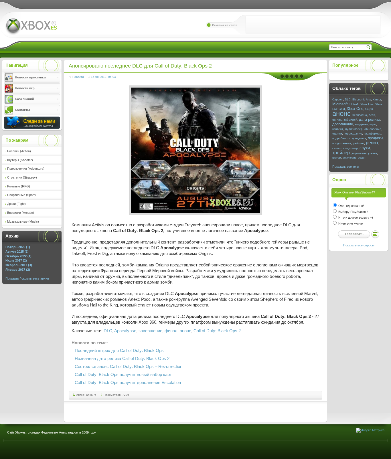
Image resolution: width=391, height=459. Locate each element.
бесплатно (359, 114)
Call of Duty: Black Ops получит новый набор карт (123, 374)
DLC (108, 331)
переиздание (353, 133)
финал (171, 331)
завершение (150, 331)
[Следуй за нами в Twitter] (32, 127)
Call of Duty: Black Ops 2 (217, 331)
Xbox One (355, 108)
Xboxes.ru (31, 26)
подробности (341, 138)
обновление (372, 128)
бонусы (337, 119)
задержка (361, 124)
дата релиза (369, 119)
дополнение (342, 124)
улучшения (358, 153)
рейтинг (358, 143)
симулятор (350, 148)
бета (372, 114)
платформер (372, 133)
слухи (365, 148)
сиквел (336, 148)
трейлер (341, 152)
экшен (362, 157)
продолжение (341, 143)
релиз (372, 142)
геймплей (350, 119)
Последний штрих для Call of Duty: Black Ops (119, 350)
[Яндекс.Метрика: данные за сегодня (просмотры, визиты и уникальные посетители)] (370, 430)
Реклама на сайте (224, 25)
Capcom (337, 99)
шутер (336, 157)
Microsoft (340, 104)
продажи (375, 138)
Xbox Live (367, 104)
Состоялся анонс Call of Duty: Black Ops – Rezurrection (128, 366)
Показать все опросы (358, 245)
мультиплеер (354, 128)
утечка (372, 153)
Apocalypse (125, 331)
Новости (78, 76)
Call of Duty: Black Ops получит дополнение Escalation (128, 382)
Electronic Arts (361, 99)
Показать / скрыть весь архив (27, 278)
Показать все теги (345, 166)
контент (337, 128)
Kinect (377, 99)
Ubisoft (354, 104)
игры (373, 124)
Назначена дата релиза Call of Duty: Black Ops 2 (122, 358)
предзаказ (359, 138)
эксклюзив (349, 157)
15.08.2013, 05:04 (103, 76)
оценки (337, 133)
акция (369, 108)
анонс (185, 331)
